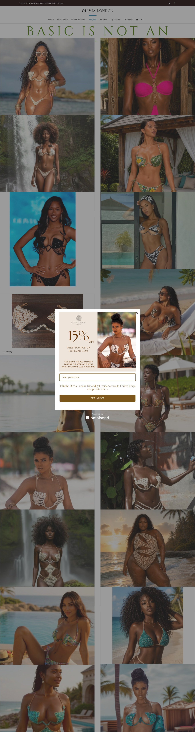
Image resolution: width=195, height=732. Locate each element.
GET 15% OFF (97, 398)
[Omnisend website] (97, 416)
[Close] (136, 312)
